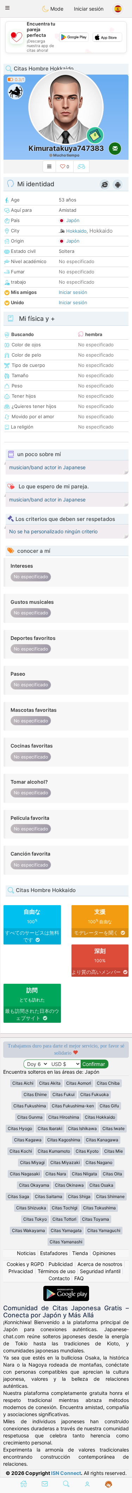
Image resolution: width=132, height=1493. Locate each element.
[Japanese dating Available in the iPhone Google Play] (66, 1289)
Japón (73, 220)
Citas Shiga (79, 1196)
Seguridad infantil (100, 1271)
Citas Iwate (113, 1128)
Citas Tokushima (99, 1207)
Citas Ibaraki (50, 1128)
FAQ (79, 1278)
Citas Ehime (35, 1094)
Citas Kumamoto (54, 1151)
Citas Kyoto (87, 1151)
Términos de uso (56, 1271)
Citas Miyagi (32, 1162)
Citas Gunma (30, 1117)
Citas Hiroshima (63, 1117)
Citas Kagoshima (63, 1139)
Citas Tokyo (35, 1219)
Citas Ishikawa (82, 1128)
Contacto (59, 1278)
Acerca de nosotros (99, 1264)
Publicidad (61, 1264)
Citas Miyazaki (65, 1162)
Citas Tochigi (64, 1207)
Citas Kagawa (28, 1139)
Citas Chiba (108, 1083)
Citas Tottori (64, 1219)
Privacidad (20, 1271)
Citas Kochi (21, 1151)
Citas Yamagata (66, 1230)
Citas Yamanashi (66, 1241)
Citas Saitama (48, 1196)
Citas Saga (18, 1196)
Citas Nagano (99, 1162)
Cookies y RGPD (25, 1264)
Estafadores (54, 1253)
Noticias (26, 1253)
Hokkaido (76, 231)
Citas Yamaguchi (103, 1230)
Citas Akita (50, 1083)
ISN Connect (66, 1473)
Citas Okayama (34, 1185)
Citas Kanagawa (102, 1139)
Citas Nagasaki (25, 1173)
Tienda (80, 1253)
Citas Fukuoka (94, 1094)
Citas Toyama (95, 1219)
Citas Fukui (63, 1094)
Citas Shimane (110, 1196)
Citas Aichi (22, 1083)
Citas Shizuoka (31, 1207)
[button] (7, 8)
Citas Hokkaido (100, 1117)
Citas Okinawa (69, 1185)
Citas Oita (112, 1173)
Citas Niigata (84, 1173)
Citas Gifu (109, 1105)
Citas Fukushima (29, 1105)
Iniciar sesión (88, 9)
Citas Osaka (101, 1185)
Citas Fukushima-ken (73, 1105)
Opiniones (104, 1253)
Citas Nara (55, 1173)
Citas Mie (113, 1151)
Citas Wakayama (28, 1230)
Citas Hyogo (20, 1128)
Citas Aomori (78, 1083)
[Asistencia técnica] (108, 1484)
